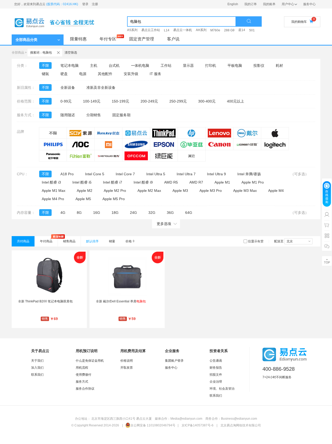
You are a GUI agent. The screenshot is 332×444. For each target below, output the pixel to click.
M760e (215, 30)
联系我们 (37, 374)
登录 (85, 4)
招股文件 (216, 374)
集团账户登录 (174, 360)
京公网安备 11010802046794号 (152, 425)
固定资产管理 (141, 39)
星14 (241, 30)
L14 (166, 30)
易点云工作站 (150, 30)
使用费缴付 (83, 374)
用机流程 (82, 367)
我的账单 (269, 4)
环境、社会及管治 (222, 388)
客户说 (173, 39)
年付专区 (108, 39)
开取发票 (126, 367)
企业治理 (216, 381)
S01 (252, 30)
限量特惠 (78, 39)
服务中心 (309, 4)
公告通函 (216, 360)
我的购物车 (299, 22)
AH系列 (201, 30)
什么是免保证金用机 (90, 360)
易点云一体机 (182, 30)
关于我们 (37, 360)
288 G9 (229, 30)
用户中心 (288, 4)
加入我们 (37, 367)
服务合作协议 (85, 388)
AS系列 (132, 30)
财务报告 (216, 367)
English (232, 4)
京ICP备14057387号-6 (197, 425)
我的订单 (250, 4)
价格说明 (126, 360)
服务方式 (82, 381)
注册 (95, 4)
